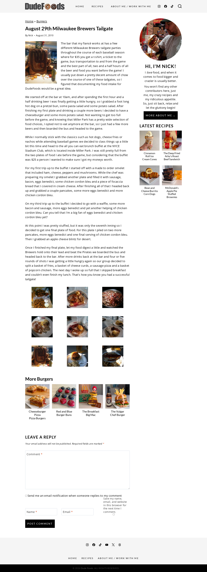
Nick (30, 35)
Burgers (41, 21)
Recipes (97, 6)
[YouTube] (107, 545)
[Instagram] (159, 6)
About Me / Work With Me (131, 6)
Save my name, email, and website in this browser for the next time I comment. (115, 505)
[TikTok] (172, 6)
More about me (159, 115)
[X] (113, 545)
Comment (35, 454)
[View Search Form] (180, 6)
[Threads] (120, 545)
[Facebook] (165, 6)
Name (32, 512)
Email (68, 512)
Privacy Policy (127, 568)
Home (80, 6)
